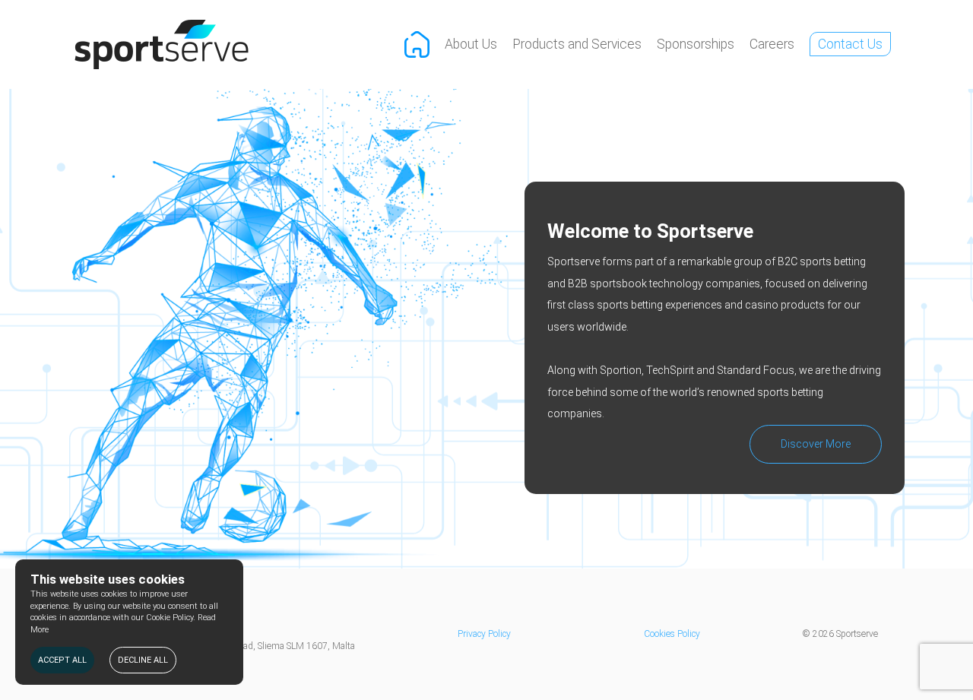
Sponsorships (695, 44)
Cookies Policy (672, 634)
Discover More (816, 444)
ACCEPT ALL (62, 660)
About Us (471, 44)
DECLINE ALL (143, 660)
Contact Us (850, 44)
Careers (772, 44)
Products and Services (577, 44)
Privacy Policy (484, 634)
